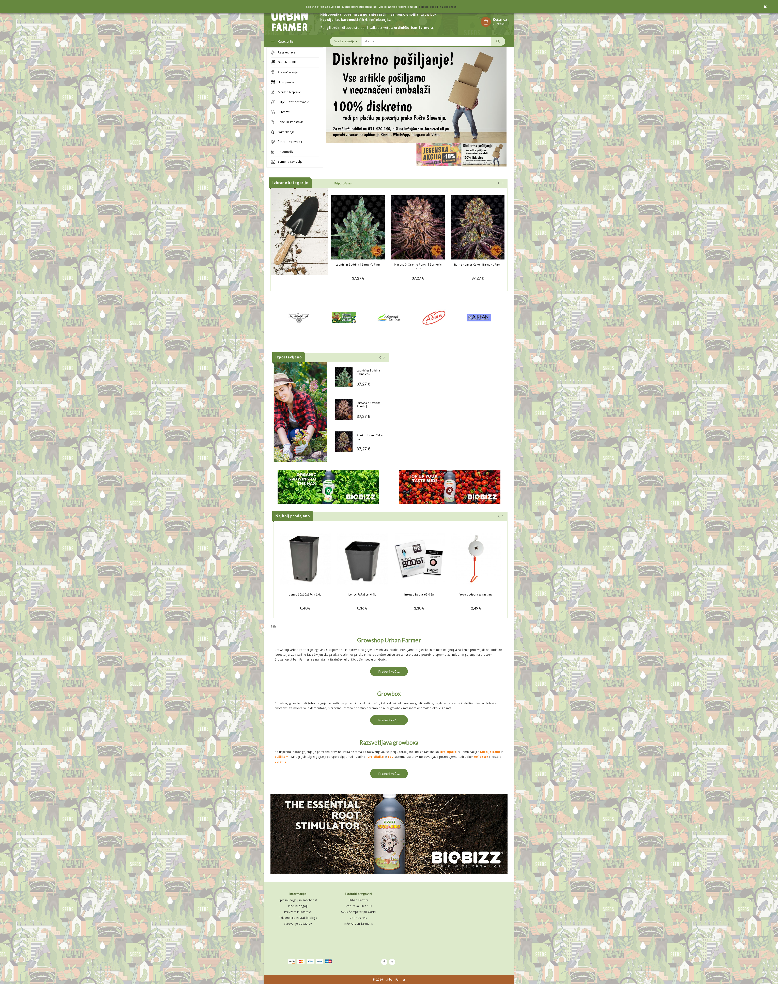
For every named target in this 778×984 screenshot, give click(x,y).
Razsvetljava (286, 52)
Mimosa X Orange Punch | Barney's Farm (418, 266)
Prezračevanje (288, 72)
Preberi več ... (389, 671)
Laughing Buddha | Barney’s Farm (358, 264)
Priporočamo (343, 183)
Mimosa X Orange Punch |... (369, 404)
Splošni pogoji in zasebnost (298, 900)
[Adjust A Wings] (299, 317)
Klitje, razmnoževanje (293, 102)
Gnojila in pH (287, 62)
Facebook (384, 962)
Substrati (284, 112)
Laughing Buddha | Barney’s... (369, 372)
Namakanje (286, 132)
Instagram (392, 962)
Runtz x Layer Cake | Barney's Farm (477, 264)
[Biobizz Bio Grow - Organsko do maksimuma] (328, 487)
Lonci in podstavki (291, 122)
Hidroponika (286, 82)
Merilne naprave (289, 92)
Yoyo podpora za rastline (476, 594)
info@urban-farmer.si (359, 923)
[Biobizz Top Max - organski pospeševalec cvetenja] (450, 487)
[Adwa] (434, 317)
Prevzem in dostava (298, 912)
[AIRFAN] (479, 317)
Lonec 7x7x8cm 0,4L (362, 594)
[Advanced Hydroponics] (344, 317)
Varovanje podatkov (298, 923)
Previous (347, 97)
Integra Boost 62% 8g (419, 594)
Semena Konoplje (290, 161)
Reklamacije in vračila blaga (298, 918)
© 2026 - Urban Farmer (389, 979)
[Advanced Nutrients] (389, 317)
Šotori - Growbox (290, 142)
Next (486, 97)
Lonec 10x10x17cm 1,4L (305, 594)
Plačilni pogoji (298, 906)
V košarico (358, 280)
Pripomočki (286, 152)
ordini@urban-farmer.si (414, 27)
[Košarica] (486, 22)
